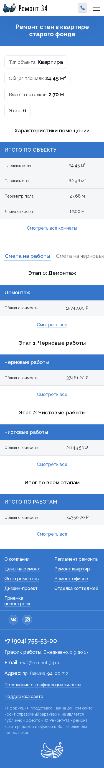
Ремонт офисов (71, 578)
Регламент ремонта (76, 559)
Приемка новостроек (17, 601)
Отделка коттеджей (76, 588)
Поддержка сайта (23, 696)
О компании (16, 559)
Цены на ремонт (22, 569)
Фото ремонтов (21, 578)
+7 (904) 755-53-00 (30, 640)
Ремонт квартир (72, 569)
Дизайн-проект (21, 588)
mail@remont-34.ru (39, 662)
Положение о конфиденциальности (42, 684)
